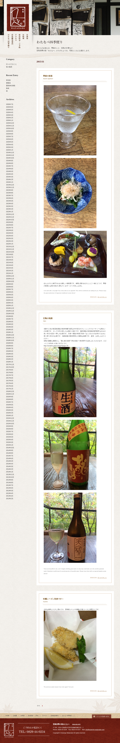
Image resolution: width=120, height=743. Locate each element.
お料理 (23, 41)
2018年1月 (9, 362)
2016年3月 (9, 410)
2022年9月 (9, 222)
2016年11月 (10, 394)
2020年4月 (9, 297)
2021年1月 (9, 273)
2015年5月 (9, 437)
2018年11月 (10, 338)
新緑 (7, 88)
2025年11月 (10, 126)
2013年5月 (9, 491)
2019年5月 (9, 324)
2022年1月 (9, 244)
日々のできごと (11, 64)
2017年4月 (9, 383)
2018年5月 (9, 351)
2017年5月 (9, 381)
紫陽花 (8, 83)
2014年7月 (9, 456)
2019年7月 (9, 319)
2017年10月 (10, 367)
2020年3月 (9, 300)
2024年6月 (9, 169)
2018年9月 (9, 343)
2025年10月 (10, 128)
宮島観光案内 (12, 41)
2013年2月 (9, 498)
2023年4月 (9, 203)
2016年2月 (9, 413)
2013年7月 (9, 485)
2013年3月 (9, 496)
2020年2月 (9, 303)
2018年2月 (9, 359)
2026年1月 (9, 120)
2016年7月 (9, 402)
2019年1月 (9, 332)
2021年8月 (9, 254)
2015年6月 (9, 434)
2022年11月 (10, 217)
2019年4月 (9, 327)
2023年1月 (9, 212)
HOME (7, 715)
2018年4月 (9, 354)
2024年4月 (9, 174)
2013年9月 (9, 480)
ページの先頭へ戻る (102, 715)
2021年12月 (10, 246)
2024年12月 (10, 152)
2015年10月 (10, 423)
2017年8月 (9, 372)
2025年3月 (9, 147)
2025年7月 (9, 136)
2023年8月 (9, 193)
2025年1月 (9, 150)
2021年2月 (9, 271)
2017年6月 (9, 378)
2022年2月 (9, 241)
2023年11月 (10, 187)
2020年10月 (10, 281)
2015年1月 (9, 445)
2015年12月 (10, 418)
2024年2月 (9, 179)
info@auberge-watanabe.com (94, 729)
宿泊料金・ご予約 (19, 41)
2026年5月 (9, 110)
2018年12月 (10, 335)
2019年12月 (10, 308)
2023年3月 (9, 206)
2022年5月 (9, 233)
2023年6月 (9, 198)
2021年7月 (9, 257)
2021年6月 (9, 260)
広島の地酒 (47, 318)
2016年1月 (9, 415)
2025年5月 (9, 142)
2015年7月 (9, 431)
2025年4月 (9, 144)
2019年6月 (9, 322)
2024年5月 (9, 171)
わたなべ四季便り (8, 41)
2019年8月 (9, 316)
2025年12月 (10, 123)
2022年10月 (10, 220)
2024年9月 (9, 160)
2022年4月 (9, 236)
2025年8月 (9, 134)
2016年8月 (9, 399)
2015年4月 (9, 439)
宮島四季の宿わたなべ (9, 730)
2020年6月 (9, 292)
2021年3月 (9, 268)
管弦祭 (8, 80)
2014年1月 (9, 472)
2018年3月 (9, 356)
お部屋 (27, 41)
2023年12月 (10, 185)
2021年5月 (9, 262)
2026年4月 (9, 112)
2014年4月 (9, 464)
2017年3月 (9, 386)
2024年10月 (10, 158)
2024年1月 (9, 182)
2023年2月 (9, 209)
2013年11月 (10, 474)
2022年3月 (9, 238)
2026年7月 (9, 104)
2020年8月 (9, 287)
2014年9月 (9, 450)
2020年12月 (10, 276)
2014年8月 (9, 453)
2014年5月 (9, 461)
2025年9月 (9, 131)
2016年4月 (9, 407)
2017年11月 (10, 364)
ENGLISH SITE (76, 724)
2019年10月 (10, 313)
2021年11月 (10, 249)
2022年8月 (9, 225)
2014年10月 (10, 448)
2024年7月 (9, 166)
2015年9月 (9, 426)
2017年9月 (9, 370)
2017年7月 (9, 375)
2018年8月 (9, 346)
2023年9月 (9, 190)
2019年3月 (9, 329)
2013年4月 (9, 493)
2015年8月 (9, 429)
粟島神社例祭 (10, 85)
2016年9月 (9, 397)
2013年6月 (9, 488)
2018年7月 (9, 348)
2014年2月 (9, 469)
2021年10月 (10, 252)
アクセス (16, 41)
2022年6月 (9, 230)
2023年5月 (9, 201)
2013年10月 (10, 477)
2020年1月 (9, 305)
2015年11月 (10, 421)
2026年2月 (9, 118)
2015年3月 (9, 442)
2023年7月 (9, 195)
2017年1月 (9, 389)
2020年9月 (9, 284)
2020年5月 (9, 295)
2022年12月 (10, 214)
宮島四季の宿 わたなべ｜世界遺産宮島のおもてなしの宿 (18, 17)
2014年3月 (9, 466)
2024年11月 (10, 155)
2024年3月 (9, 177)
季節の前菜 (47, 76)
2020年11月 (10, 279)
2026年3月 (9, 115)
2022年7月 (9, 228)
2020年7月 (9, 289)
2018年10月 (10, 340)
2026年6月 (9, 107)
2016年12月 (10, 391)
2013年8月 (9, 482)
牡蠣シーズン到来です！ (53, 599)
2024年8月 (9, 163)
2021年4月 (9, 265)
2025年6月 (9, 139)
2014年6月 (9, 458)
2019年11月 (10, 311)
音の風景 (9, 67)
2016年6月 (9, 405)
